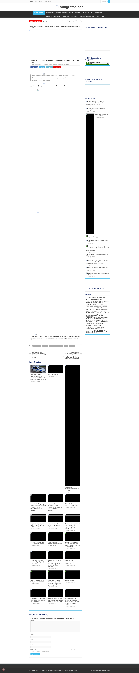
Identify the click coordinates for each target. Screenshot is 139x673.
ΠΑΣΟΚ (93, 321)
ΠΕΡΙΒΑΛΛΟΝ (74, 16)
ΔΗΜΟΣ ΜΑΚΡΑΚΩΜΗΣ (99, 306)
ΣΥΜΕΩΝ (93, 328)
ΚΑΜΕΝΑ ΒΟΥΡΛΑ (97, 311)
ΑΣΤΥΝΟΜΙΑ (91, 299)
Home (31, 26)
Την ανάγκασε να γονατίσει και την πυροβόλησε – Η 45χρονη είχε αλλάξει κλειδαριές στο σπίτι (65, 21)
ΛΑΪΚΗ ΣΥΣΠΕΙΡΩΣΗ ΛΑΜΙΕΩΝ (56, 345)
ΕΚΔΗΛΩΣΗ (97, 309)
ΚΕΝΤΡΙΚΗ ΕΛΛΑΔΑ (88, 12)
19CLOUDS (107, 670)
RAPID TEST (96, 297)
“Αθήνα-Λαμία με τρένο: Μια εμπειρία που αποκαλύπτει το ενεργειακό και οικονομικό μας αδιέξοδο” (55, 563)
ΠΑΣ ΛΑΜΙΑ (89, 322)
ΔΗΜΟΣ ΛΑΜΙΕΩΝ (50, 26)
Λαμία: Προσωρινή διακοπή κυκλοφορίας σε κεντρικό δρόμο (55, 543)
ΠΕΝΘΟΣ (105, 322)
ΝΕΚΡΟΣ (104, 320)
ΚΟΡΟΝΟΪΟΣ (90, 312)
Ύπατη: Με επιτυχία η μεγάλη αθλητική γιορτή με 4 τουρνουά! (37, 562)
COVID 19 (89, 297)
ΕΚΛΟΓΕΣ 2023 (56, 64)
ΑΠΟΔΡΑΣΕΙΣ (66, 16)
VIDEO (97, 16)
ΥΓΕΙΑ (102, 16)
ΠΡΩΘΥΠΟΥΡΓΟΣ (91, 327)
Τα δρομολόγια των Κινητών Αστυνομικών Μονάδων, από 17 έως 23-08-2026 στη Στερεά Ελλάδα (72, 601)
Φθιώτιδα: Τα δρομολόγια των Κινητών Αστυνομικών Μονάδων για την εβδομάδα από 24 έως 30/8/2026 (38, 507)
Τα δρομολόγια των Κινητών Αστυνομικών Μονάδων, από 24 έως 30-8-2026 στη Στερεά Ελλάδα (38, 377)
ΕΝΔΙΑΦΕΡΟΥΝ (90, 16)
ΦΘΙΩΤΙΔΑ (72, 345)
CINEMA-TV (49, 16)
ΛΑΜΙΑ (66, 345)
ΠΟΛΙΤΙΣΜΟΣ (56, 16)
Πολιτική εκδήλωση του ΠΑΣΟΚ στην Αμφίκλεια (37, 542)
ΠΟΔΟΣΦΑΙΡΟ (98, 325)
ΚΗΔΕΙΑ (104, 311)
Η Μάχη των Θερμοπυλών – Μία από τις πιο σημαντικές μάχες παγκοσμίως (72, 526)
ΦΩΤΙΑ (107, 331)
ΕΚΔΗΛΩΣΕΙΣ (98, 12)
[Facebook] (96, 1)
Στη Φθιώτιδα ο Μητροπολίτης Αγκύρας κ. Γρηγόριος (72, 488)
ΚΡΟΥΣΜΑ (99, 312)
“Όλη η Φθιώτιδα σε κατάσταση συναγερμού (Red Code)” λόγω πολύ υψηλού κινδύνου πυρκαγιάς (96, 103)
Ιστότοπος (33, 644)
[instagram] (99, 1)
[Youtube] (97, 1)
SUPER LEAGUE (102, 297)
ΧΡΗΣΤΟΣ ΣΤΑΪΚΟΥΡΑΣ (92, 332)
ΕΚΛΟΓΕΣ (45, 345)
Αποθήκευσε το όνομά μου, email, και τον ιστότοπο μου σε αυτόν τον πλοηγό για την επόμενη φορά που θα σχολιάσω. (54, 650)
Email (32, 639)
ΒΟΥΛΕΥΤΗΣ (90, 301)
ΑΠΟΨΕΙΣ (82, 16)
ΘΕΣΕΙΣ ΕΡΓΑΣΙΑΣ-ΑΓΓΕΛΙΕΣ (53, 12)
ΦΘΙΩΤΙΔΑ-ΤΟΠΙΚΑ (38, 12)
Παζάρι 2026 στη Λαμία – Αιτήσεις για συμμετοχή (72, 504)
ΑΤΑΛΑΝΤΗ (100, 299)
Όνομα (32, 634)
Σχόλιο (32, 620)
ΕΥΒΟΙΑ (106, 309)
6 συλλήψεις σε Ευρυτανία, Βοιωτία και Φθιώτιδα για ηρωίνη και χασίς (38, 600)
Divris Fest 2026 (69, 580)
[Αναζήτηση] (109, 1)
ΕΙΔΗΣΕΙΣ (77, 12)
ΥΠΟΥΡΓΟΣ (89, 331)
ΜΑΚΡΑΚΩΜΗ (96, 317)
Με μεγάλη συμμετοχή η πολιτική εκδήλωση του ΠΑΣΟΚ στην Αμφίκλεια (37, 525)
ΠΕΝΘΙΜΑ (99, 322)
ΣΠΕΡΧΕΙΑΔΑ (101, 327)
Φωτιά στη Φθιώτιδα (53, 374)
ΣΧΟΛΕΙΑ (102, 328)
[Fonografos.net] (69, 7)
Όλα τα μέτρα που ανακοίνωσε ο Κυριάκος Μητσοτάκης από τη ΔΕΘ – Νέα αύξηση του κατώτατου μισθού (39, 354)
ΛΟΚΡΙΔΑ (89, 317)
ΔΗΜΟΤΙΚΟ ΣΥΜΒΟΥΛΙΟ (91, 307)
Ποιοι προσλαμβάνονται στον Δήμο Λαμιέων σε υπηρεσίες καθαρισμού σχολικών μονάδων (54, 583)
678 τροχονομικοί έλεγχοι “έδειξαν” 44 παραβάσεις (37, 581)
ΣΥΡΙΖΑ (98, 328)
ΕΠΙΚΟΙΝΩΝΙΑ (48, 1)
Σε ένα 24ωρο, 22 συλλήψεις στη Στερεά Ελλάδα (54, 525)
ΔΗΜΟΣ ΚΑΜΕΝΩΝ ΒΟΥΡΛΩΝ (95, 303)
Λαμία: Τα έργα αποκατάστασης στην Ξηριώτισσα (71, 562)
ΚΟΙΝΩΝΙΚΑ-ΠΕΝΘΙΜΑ (67, 12)
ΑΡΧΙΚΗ (31, 12)
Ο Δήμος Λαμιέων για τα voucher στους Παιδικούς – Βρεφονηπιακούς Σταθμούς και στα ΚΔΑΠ (72, 544)
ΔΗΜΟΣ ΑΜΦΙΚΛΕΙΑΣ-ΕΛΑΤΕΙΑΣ (102, 301)
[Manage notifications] (3, 669)
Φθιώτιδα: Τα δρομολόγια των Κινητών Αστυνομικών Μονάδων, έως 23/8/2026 (55, 600)
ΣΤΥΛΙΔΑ (88, 328)
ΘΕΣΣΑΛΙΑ (89, 311)
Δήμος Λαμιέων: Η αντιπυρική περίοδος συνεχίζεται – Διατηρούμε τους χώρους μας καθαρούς (55, 507)
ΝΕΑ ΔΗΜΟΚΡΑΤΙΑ (98, 320)
